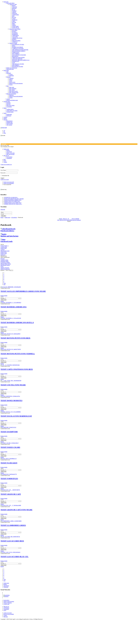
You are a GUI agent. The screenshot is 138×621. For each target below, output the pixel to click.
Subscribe (3, 209)
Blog (4, 159)
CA (4, 130)
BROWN (14, 8)
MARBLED (15, 34)
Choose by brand (13, 43)
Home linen (6, 70)
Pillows (11, 79)
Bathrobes (11, 75)
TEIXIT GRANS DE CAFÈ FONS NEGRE (16, 510)
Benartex (3, 258)
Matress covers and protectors (16, 83)
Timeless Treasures (5, 267)
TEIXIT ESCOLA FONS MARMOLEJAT (16, 416)
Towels (11, 74)
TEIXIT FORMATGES (9, 478)
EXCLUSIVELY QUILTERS (19, 54)
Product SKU (4, 248)
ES (4, 131)
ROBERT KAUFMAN (17, 47)
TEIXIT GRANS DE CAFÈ (11, 494)
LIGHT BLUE (15, 27)
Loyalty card (6, 604)
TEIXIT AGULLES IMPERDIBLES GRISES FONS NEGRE (23, 291)
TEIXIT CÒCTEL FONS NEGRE (13, 385)
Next (4, 283)
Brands (8, 150)
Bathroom (8, 73)
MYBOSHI (9, 114)
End (4, 284)
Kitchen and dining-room (12, 100)
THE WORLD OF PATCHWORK (20, 49)
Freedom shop (6, 101)
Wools (4, 113)
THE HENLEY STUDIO (18, 64)
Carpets (8, 99)
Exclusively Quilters (5, 262)
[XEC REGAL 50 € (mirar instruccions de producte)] (69, 218)
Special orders (9, 123)
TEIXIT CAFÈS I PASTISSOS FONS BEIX (17, 369)
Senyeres (8, 104)
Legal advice (6, 600)
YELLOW (14, 7)
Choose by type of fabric (14, 29)
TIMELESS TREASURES (18, 57)
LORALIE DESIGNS (17, 58)
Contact (5, 162)
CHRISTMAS (15, 35)
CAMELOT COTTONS (18, 48)
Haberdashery (9, 121)
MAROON (14, 20)
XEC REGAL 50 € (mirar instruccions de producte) (69, 220)
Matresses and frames (11, 93)
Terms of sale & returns (8, 601)
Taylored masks (9, 111)
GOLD (13, 18)
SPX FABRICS (15, 53)
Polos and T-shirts (10, 105)
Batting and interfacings (11, 67)
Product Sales (4, 253)
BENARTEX (15, 56)
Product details (4, 295)
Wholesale (5, 587)
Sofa (7, 71)
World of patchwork (5, 269)
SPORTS (14, 39)
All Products (6, 607)
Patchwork (5, 1)
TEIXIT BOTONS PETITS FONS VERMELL (18, 354)
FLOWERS (15, 32)
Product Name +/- (5, 245)
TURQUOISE (15, 14)
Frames (11, 97)
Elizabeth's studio (4, 261)
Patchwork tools (10, 69)
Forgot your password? (8, 182)
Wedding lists (9, 122)
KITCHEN (14, 30)
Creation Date (4, 247)
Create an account (5, 164)
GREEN (14, 12)
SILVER (14, 22)
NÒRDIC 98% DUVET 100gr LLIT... (13, 204)
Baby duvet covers (13, 91)
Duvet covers (12, 82)
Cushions (11, 78)
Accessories (9, 106)
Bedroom (8, 77)
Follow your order (10, 153)
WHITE (14, 25)
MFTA (13, 45)
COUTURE (15, 36)
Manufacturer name (5, 250)
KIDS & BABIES (16, 40)
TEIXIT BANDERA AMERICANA (12, 200)
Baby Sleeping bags (13, 92)
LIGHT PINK (15, 26)
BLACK (14, 17)
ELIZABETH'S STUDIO (18, 44)
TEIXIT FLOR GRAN (9, 463)
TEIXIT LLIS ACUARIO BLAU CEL (14, 557)
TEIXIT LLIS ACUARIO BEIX (12, 541)
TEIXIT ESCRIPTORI (9, 432)
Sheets (10, 80)
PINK (13, 23)
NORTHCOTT (15, 61)
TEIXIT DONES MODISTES (11, 400)
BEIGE (14, 5)
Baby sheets (12, 89)
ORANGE (14, 13)
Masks (4, 108)
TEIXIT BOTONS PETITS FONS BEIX (15, 338)
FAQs (4, 160)
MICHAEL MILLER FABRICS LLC (21, 60)
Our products (9, 156)
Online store (6, 149)
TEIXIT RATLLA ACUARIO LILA (12, 202)
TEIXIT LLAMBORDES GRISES (13, 525)
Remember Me (5, 175)
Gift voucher (9, 124)
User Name (3, 170)
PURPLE (14, 10)
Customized (9, 158)
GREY (13, 21)
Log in (10, 164)
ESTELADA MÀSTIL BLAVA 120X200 (14, 198)
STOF (13, 62)
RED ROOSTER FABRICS (18, 51)
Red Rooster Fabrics (5, 265)
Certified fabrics (10, 109)
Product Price (4, 252)
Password (3, 172)
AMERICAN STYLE (17, 38)
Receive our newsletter (8, 614)
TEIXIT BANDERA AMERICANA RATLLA (17, 322)
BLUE (13, 9)
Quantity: (3, 298)
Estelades (8, 102)
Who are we (6, 155)
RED (13, 16)
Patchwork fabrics (10, 3)
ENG (4, 133)
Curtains (5, 117)
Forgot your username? (8, 183)
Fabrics (5, 118)
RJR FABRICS (15, 65)
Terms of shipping (7, 602)
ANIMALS (14, 42)
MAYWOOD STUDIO (17, 66)
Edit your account (10, 154)
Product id (3, 254)
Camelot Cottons (4, 260)
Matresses (11, 95)
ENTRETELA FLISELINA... (11, 197)
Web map (5, 616)
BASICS (14, 31)
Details (2, 301)
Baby (7, 86)
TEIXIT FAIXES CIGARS (10, 447)
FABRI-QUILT (15, 52)
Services (5, 119)
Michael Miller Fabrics (6, 263)
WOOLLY (8, 115)
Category (3, 249)
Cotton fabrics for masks (11, 110)
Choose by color (13, 4)
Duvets (10, 84)
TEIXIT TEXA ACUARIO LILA (12, 201)
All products (9, 151)
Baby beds (11, 87)
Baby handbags (12, 88)
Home (2, 217)
